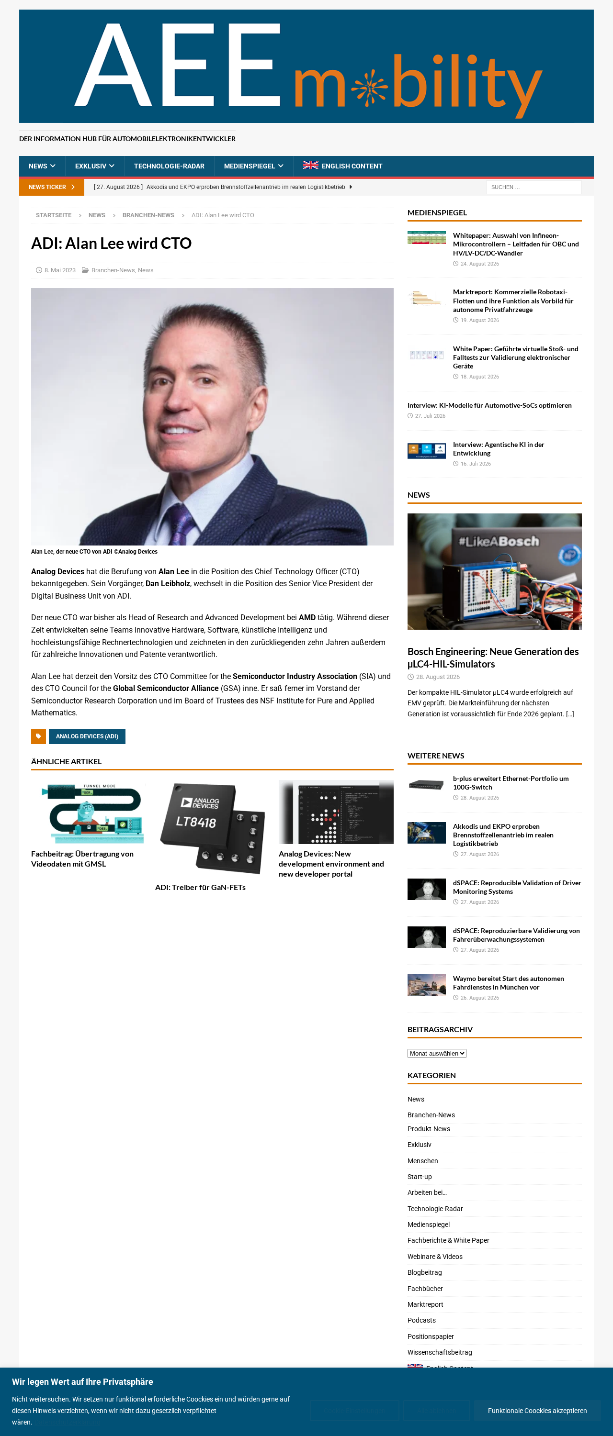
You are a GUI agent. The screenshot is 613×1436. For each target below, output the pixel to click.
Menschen (423, 1161)
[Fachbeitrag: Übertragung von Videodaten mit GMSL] (88, 812)
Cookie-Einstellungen (355, 1410)
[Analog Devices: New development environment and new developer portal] (336, 812)
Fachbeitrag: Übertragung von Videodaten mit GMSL (82, 858)
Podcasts (422, 1320)
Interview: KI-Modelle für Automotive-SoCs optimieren (490, 405)
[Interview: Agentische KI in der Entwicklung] (427, 451)
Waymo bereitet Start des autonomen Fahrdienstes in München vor (508, 982)
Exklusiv (90, 166)
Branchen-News (113, 270)
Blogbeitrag (425, 1272)
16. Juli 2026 (476, 464)
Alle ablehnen (436, 1410)
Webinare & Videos (435, 1256)
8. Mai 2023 (60, 270)
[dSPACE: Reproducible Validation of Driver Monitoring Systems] (427, 889)
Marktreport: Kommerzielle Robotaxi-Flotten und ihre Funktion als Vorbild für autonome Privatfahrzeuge (513, 300)
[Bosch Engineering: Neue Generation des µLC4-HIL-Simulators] (495, 571)
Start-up (420, 1176)
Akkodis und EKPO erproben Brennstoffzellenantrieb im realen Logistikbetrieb (503, 834)
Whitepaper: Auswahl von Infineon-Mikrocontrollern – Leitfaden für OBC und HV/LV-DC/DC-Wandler (516, 243)
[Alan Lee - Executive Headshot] (212, 539)
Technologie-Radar (169, 166)
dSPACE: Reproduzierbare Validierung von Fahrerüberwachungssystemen (516, 934)
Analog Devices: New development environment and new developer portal (331, 863)
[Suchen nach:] (534, 187)
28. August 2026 (438, 676)
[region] (306, 1402)
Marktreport (425, 1304)
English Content (352, 166)
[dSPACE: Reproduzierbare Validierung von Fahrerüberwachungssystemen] (427, 937)
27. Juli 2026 (430, 416)
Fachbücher (425, 1288)
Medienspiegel (249, 166)
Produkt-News (429, 1129)
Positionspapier (431, 1336)
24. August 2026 (480, 264)
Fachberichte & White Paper (448, 1240)
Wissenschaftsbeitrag (440, 1352)
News (38, 166)
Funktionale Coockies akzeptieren (537, 1410)
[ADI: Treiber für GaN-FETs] (212, 829)
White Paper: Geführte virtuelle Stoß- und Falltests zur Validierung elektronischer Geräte (516, 357)
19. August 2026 (480, 320)
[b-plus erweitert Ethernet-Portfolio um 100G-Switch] (427, 785)
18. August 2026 (480, 377)
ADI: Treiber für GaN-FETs (200, 886)
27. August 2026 (480, 854)
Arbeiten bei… (427, 1192)
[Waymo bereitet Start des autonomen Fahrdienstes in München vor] (427, 985)
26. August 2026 (480, 998)
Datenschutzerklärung (67, 1422)
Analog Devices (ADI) (87, 736)
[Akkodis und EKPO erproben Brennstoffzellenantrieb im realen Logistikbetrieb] (427, 833)
